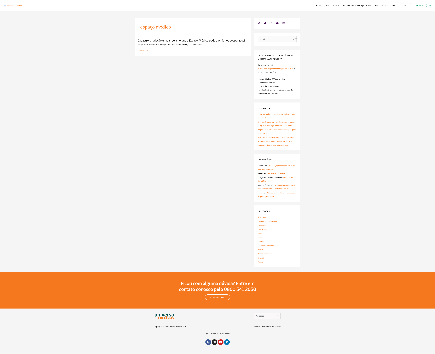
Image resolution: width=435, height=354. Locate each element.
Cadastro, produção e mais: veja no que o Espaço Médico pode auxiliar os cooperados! (191, 40)
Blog (377, 5)
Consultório (262, 225)
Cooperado (262, 229)
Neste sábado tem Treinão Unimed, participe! (276, 137)
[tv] (284, 23)
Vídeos (385, 5)
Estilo (260, 237)
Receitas (261, 250)
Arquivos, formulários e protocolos (357, 5)
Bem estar (262, 217)
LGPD (394, 5)
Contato (403, 5)
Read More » (143, 50)
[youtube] (279, 23)
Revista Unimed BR (265, 254)
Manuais (336, 5)
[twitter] (267, 23)
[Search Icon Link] (430, 5)
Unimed (261, 258)
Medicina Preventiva (266, 245)
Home (318, 5)
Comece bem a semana (267, 221)
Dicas (327, 5)
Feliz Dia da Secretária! (276, 173)
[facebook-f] (273, 23)
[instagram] (260, 23)
